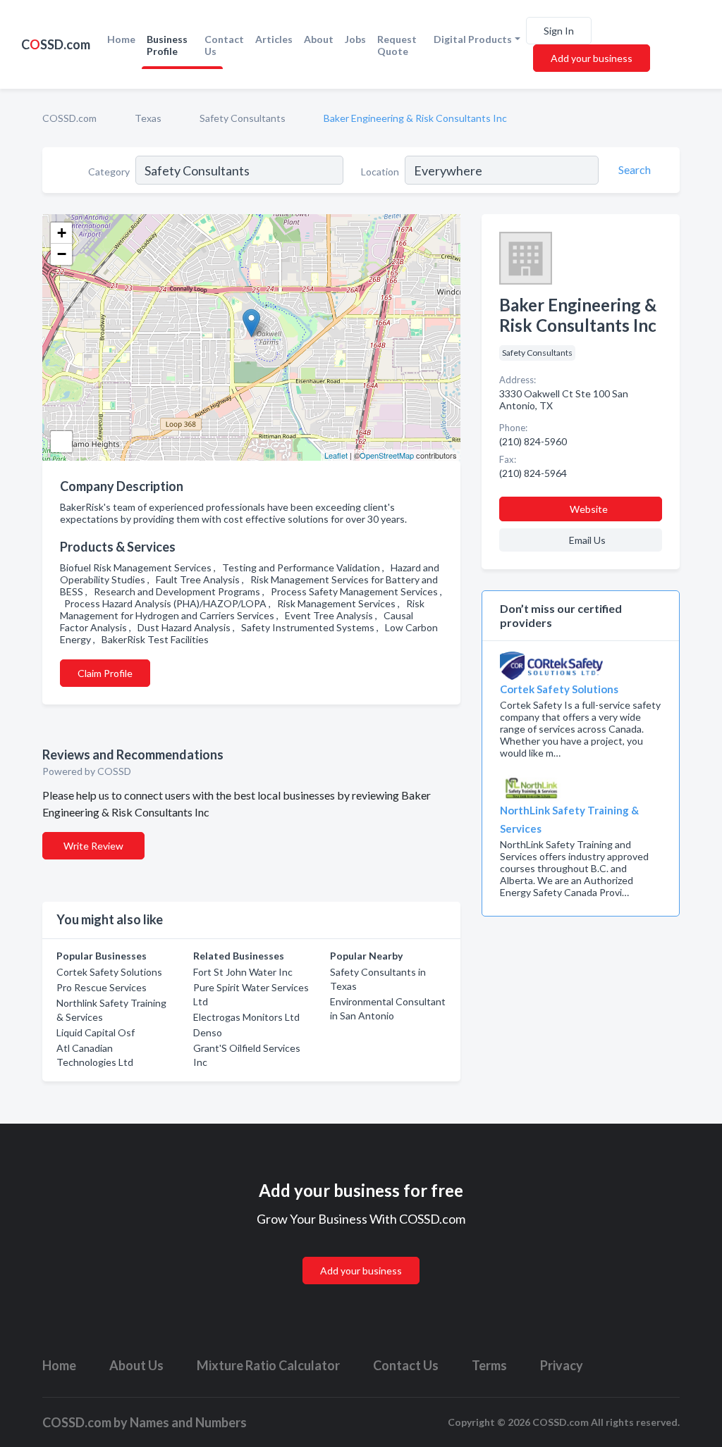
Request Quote (397, 45)
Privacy (561, 1365)
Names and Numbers (188, 1422)
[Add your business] (361, 1253)
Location (380, 172)
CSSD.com (55, 44)
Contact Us (224, 45)
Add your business (591, 58)
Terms (489, 1365)
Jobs (355, 39)
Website (589, 509)
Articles (274, 39)
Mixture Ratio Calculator (268, 1365)
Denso (207, 1032)
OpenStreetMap (387, 455)
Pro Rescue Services (101, 987)
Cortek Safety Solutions (109, 972)
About (319, 39)
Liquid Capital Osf (95, 1032)
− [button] (61, 254)
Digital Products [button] (473, 39)
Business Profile (167, 45)
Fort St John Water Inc (243, 972)
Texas (148, 118)
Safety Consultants (243, 118)
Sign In (559, 31)
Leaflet (336, 455)
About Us (136, 1365)
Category (109, 172)
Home (121, 39)
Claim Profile (105, 673)
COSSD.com (69, 118)
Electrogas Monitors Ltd (246, 1017)
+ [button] (61, 233)
